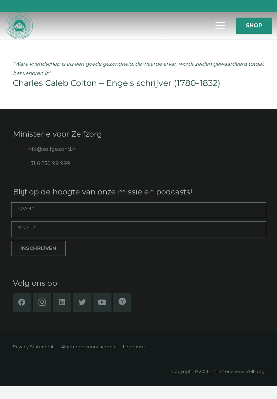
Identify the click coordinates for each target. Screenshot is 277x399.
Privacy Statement (33, 346)
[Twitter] (82, 302)
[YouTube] (102, 302)
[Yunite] (122, 302)
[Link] (19, 25)
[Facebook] (22, 302)
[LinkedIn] (62, 302)
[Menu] (220, 25)
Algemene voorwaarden (88, 346)
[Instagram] (42, 302)
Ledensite (134, 346)
